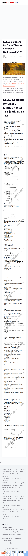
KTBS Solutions (16, 549)
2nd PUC (12, 554)
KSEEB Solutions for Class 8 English (13, 469)
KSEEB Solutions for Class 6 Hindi (12, 498)
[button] (14, 553)
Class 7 (5, 57)
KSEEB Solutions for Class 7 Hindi (12, 485)
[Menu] (25, 2)
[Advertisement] (14, 20)
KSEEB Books (15, 554)
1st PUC (8, 554)
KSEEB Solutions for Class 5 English (13, 509)
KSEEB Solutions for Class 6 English (13, 496)
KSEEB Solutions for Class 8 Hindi (12, 471)
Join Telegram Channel (21, 554)
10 (5, 554)
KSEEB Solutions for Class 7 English (13, 483)
